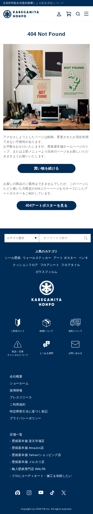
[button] (78, 14)
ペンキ (83, 257)
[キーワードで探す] (86, 238)
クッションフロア (25, 265)
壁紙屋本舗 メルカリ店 (28, 462)
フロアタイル (70, 265)
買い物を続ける (46, 168)
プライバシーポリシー (25, 418)
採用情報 (16, 390)
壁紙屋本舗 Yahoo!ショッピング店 (36, 455)
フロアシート (49, 265)
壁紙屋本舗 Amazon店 (28, 448)
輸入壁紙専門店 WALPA (29, 469)
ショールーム (19, 383)
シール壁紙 (13, 257)
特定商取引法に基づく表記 (29, 411)
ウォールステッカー (37, 257)
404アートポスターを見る (47, 205)
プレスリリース (21, 397)
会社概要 (16, 376)
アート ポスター (65, 257)
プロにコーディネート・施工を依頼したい (42, 476)
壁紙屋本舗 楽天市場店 (28, 441)
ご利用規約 (18, 404)
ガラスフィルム (46, 272)
